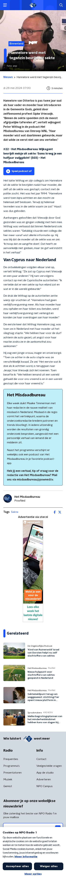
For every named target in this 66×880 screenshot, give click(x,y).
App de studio (45, 772)
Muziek (7, 779)
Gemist (7, 786)
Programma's (11, 766)
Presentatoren (12, 772)
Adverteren (43, 779)
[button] (5, 5)
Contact (41, 759)
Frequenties (10, 759)
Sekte (14, 512)
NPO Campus (44, 786)
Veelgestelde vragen (49, 766)
